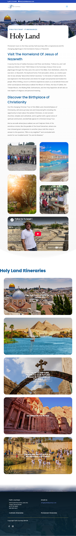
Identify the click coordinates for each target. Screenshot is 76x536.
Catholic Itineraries (16, 513)
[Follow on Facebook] (9, 526)
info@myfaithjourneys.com (48, 503)
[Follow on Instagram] (12, 526)
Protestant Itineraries (49, 513)
